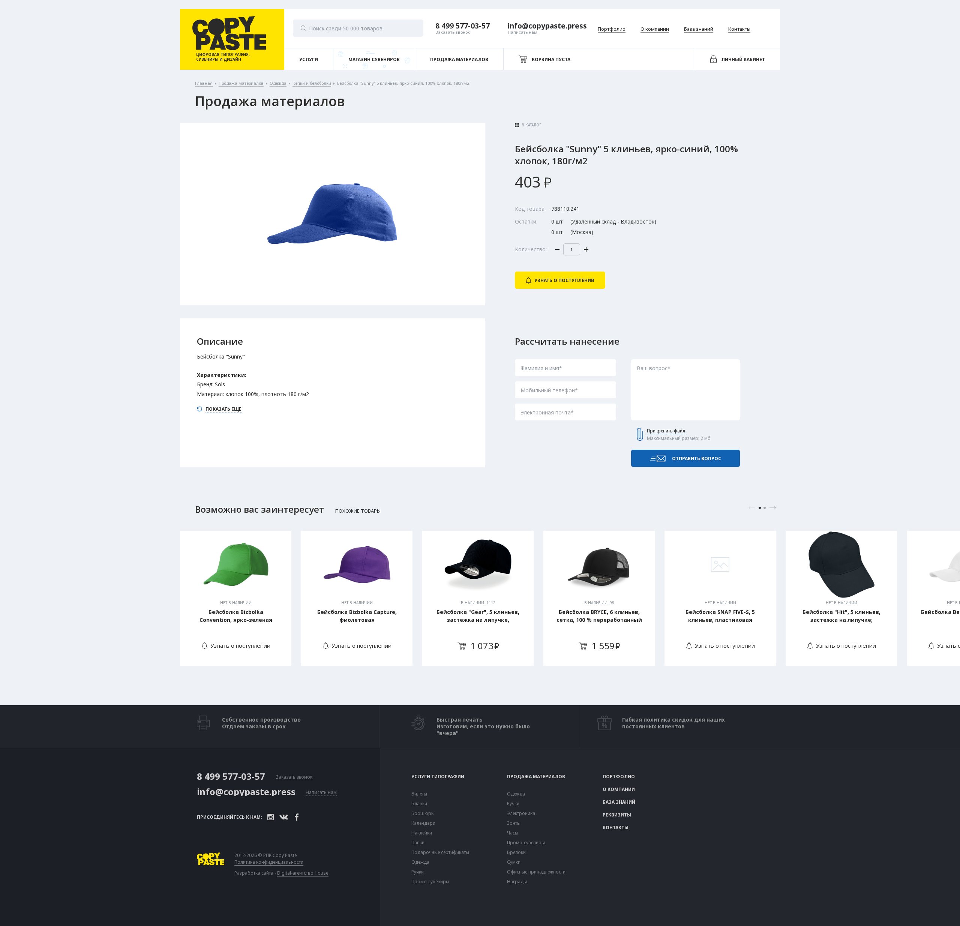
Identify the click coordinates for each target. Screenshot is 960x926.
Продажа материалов (536, 777)
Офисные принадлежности (536, 872)
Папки (417, 843)
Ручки (417, 872)
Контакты (615, 828)
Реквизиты (617, 815)
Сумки (513, 862)
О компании (619, 789)
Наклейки (421, 833)
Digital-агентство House (302, 873)
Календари (423, 823)
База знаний (619, 802)
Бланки (419, 804)
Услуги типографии (437, 777)
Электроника (521, 813)
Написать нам (321, 792)
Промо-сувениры (430, 882)
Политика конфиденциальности (268, 862)
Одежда (420, 862)
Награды (517, 882)
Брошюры (423, 813)
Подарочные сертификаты (440, 852)
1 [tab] (760, 508)
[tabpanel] (235, 598)
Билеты (419, 794)
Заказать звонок (294, 777)
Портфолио (619, 777)
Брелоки (516, 852)
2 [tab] (765, 508)
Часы (512, 833)
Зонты (513, 823)
